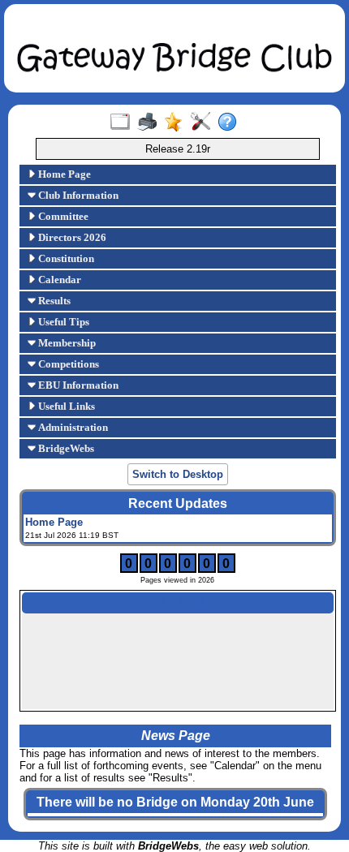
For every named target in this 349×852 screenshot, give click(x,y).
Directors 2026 (71, 237)
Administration (72, 427)
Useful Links (65, 406)
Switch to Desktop (177, 474)
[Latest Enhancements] (177, 122)
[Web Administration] (204, 122)
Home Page (63, 174)
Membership (66, 343)
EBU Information (77, 385)
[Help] (231, 122)
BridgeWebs (65, 448)
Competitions (67, 364)
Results (53, 301)
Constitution (65, 258)
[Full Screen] (123, 122)
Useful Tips (62, 322)
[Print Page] (150, 122)
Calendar (58, 279)
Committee (62, 216)
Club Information (77, 195)
